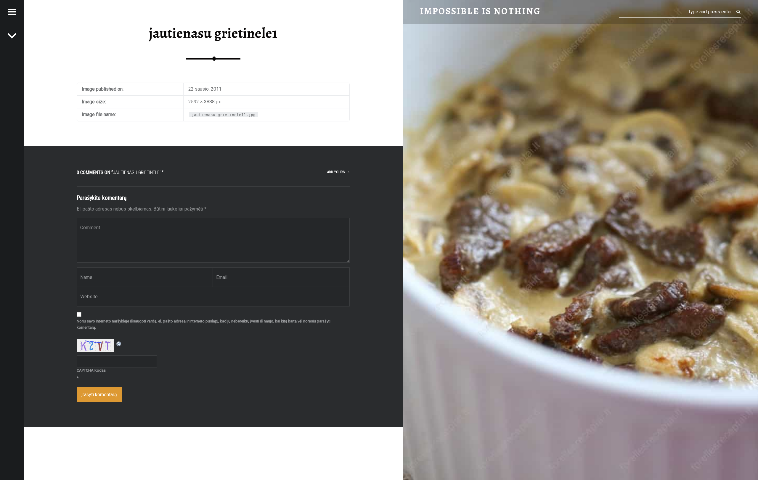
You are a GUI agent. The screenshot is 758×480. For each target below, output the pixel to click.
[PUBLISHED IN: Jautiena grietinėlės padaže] (12, 35)
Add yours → (338, 172)
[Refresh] (119, 343)
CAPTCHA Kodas (91, 370)
